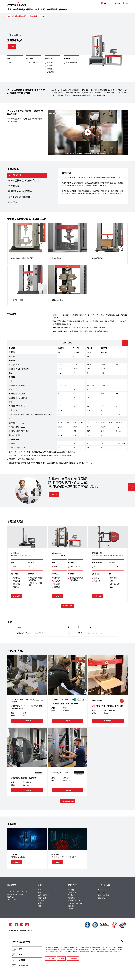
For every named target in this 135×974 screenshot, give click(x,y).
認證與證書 (42, 898)
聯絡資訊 (63, 10)
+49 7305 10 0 (12, 900)
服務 (37, 10)
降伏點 (70, 909)
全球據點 (41, 903)
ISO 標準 (71, 890)
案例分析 (101, 898)
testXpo (101, 890)
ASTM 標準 (72, 892)
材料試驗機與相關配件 (23, 10)
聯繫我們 (54, 494)
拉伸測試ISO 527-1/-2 (76, 898)
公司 (43, 10)
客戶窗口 (117, 3)
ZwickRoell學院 (103, 895)
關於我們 (41, 901)
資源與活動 (52, 10)
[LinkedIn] (11, 926)
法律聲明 (23, 930)
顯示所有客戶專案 (68, 801)
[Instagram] (27, 926)
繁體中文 (106, 3)
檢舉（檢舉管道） (44, 895)
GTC (39, 890)
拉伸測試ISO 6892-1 (75, 901)
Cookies (31, 930)
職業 (39, 906)
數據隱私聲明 (13, 930)
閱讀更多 (17, 862)
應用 (9, 10)
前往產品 (17, 596)
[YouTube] (22, 926)
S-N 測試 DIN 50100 (75, 903)
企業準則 (41, 892)
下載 (12, 46)
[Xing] (16, 926)
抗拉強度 (71, 906)
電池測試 (71, 895)
